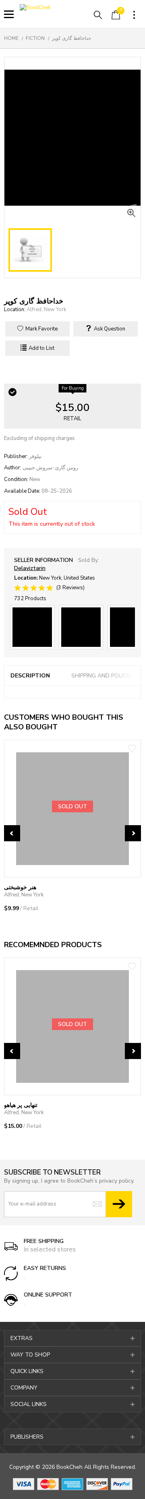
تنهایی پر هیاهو (20, 1105)
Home (11, 38)
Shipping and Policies (103, 675)
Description (30, 675)
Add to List (40, 348)
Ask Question (109, 328)
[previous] (12, 833)
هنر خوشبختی (20, 887)
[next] (133, 833)
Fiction (35, 38)
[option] (72, 837)
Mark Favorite (41, 328)
